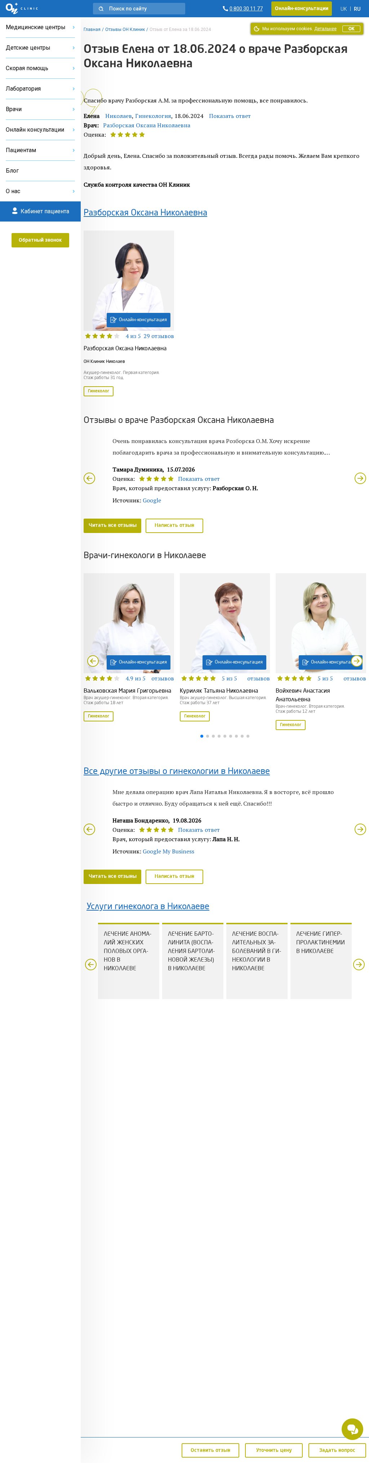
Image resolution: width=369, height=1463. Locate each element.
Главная (92, 29)
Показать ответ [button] (230, 116)
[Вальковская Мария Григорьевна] (129, 648)
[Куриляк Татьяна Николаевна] (225, 648)
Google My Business (168, 851)
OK (351, 28)
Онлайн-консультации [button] (301, 8)
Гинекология (153, 116)
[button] (139, 8)
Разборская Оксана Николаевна (146, 125)
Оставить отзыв (210, 1450)
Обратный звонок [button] (40, 240)
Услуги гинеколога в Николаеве (147, 907)
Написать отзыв (174, 525)
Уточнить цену (274, 1450)
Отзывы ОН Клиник (125, 29)
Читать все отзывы (113, 525)
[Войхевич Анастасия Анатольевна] (321, 652)
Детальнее (325, 28)
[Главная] (22, 8)
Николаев (118, 116)
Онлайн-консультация (143, 320)
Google (152, 500)
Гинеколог (98, 391)
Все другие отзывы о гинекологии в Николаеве (177, 771)
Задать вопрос (337, 1450)
